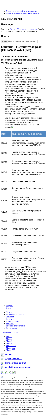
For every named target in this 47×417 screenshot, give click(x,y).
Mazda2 (9, 337)
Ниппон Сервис (13, 321)
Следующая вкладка (9, 332)
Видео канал (11, 328)
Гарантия (10, 319)
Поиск (11, 41)
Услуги (9, 312)
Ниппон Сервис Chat (15, 363)
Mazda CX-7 (11, 348)
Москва (9, 354)
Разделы (9, 306)
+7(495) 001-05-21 (13, 359)
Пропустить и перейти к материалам (21, 11)
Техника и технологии (27, 29)
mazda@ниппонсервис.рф (18, 367)
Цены (8, 308)
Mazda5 (9, 341)
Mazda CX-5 (11, 346)
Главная (13, 29)
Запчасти (10, 317)
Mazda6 (9, 343)
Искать (4, 41)
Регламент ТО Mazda (15, 314)
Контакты (10, 323)
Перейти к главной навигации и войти (22, 13)
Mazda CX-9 (11, 350)
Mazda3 (9, 339)
